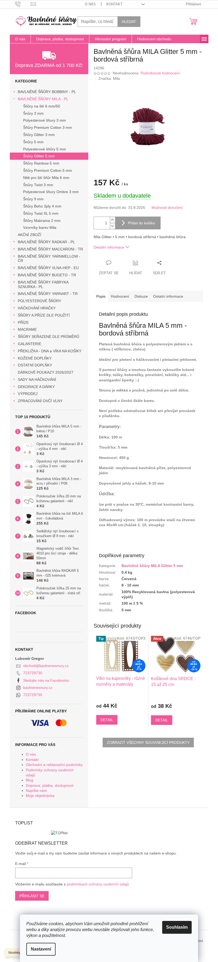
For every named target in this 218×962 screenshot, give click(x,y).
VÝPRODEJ (27, 394)
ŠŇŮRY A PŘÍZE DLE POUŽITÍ (44, 315)
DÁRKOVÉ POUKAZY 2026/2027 (45, 372)
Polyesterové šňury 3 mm (44, 120)
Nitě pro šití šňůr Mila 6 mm (46, 177)
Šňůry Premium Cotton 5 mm (47, 170)
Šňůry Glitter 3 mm (39, 135)
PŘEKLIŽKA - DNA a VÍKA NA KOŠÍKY (49, 351)
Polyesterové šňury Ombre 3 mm (51, 192)
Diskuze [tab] (141, 296)
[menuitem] (20, 39)
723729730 (32, 673)
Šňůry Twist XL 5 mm (40, 213)
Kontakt (114, 4)
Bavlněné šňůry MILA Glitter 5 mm (152, 566)
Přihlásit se (31, 896)
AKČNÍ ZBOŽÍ (29, 235)
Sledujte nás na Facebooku (46, 680)
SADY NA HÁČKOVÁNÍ (37, 379)
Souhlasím (177, 927)
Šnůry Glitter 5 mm (39, 156)
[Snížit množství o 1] (112, 226)
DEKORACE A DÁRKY (36, 387)
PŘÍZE (23, 322)
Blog (29, 780)
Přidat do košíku (141, 223)
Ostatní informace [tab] (168, 296)
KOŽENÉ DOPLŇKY (35, 358)
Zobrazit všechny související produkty (148, 742)
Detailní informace (109, 247)
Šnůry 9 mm (33, 199)
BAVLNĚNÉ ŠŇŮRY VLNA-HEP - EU (48, 268)
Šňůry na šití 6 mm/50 (41, 106)
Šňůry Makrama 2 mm (42, 220)
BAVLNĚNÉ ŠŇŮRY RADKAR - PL (46, 242)
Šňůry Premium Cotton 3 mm (47, 127)
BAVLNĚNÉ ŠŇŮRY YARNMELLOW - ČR (49, 258)
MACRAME (27, 329)
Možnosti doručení (167, 207)
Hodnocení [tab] (120, 296)
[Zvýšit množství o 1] (112, 220)
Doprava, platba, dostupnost (49, 785)
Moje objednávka (40, 795)
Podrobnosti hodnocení (160, 73)
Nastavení (41, 949)
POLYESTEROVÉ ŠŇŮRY (39, 301)
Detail (106, 720)
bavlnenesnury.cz (37, 687)
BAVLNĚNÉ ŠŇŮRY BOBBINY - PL (47, 92)
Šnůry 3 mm (33, 113)
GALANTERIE (29, 344)
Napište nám (36, 790)
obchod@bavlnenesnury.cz (46, 666)
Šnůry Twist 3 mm (38, 185)
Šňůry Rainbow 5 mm (41, 163)
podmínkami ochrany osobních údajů (98, 884)
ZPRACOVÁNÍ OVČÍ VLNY (40, 401)
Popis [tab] (101, 296)
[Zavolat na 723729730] (23, 4)
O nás (90, 4)
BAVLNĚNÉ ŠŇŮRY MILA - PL (43, 99)
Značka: (109, 78)
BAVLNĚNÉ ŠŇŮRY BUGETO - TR (47, 275)
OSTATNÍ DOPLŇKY (35, 365)
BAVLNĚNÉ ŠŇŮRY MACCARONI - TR (50, 249)
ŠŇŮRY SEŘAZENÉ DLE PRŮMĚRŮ (48, 336)
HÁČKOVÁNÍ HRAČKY (37, 308)
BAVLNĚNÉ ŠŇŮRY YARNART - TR (48, 294)
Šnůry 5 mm (33, 142)
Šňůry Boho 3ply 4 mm (42, 206)
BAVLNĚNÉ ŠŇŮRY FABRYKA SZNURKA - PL (43, 284)
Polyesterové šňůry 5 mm (44, 149)
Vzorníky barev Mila (39, 227)
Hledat (129, 21)
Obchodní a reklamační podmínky (54, 765)
